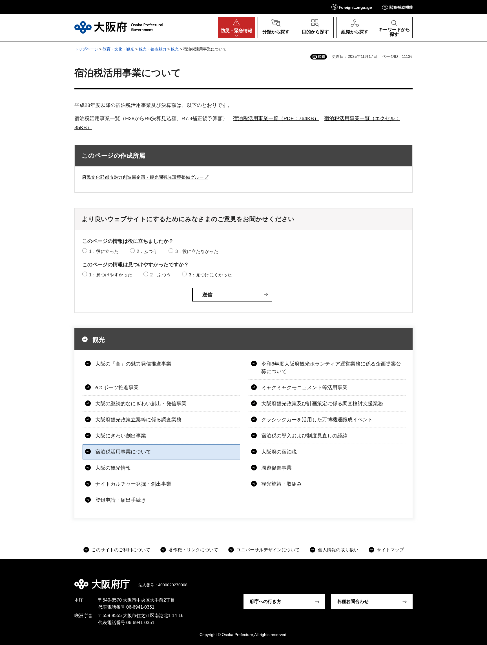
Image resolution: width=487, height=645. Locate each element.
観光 (175, 49)
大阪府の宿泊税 (279, 452)
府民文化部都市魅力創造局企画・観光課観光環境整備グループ (145, 177)
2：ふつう (147, 251)
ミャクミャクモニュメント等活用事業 (304, 387)
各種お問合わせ (353, 601)
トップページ (86, 49)
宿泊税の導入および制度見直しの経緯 (304, 436)
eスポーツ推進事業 (117, 387)
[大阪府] (118, 27)
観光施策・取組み (281, 484)
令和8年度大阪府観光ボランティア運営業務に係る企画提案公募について (331, 367)
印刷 (321, 57)
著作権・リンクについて (193, 549)
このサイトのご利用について (121, 549)
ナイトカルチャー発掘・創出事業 (133, 484)
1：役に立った (104, 251)
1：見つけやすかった (110, 274)
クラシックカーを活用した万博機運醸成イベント (317, 419)
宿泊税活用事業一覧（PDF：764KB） (276, 118)
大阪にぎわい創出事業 (120, 436)
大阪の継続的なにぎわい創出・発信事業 (141, 403)
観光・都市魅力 (152, 49)
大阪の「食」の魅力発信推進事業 (133, 364)
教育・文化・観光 (118, 49)
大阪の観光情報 (113, 468)
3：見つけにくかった (210, 274)
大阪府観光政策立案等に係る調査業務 (138, 419)
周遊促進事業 (276, 468)
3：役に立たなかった (196, 251)
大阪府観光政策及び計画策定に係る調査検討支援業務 (322, 403)
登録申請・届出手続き (120, 500)
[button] (351, 7)
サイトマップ (390, 549)
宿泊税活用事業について (123, 452)
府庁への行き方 (265, 601)
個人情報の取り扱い (338, 549)
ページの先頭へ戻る (415, 580)
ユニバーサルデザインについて (268, 549)
